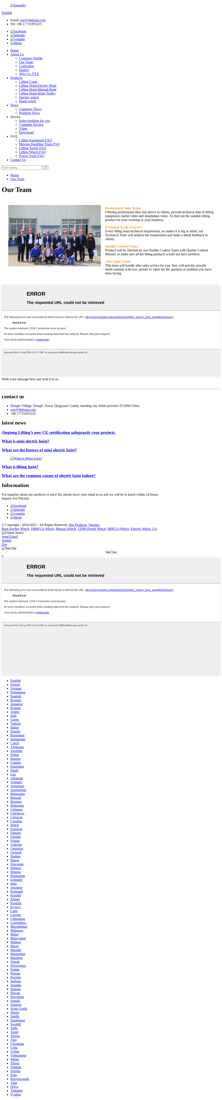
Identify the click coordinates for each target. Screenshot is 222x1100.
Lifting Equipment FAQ (35, 140)
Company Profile (30, 58)
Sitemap (94, 525)
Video (23, 128)
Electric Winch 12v (144, 529)
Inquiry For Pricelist (15, 498)
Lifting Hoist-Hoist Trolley (37, 93)
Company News (30, 109)
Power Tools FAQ (31, 156)
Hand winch (27, 101)
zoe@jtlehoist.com (33, 20)
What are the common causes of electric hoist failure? (49, 475)
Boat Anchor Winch (15, 529)
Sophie (6, 540)
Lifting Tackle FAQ (32, 148)
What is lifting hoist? (20, 466)
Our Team (26, 62)
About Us (17, 54)
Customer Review (31, 124)
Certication (26, 66)
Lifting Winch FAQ (32, 152)
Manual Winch (66, 529)
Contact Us (18, 160)
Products (16, 78)
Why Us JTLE (29, 74)
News (14, 105)
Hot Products (78, 525)
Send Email (10, 536)
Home (14, 50)
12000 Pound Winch (92, 529)
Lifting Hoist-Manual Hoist (37, 89)
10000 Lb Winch (42, 529)
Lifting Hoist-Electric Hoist (37, 85)
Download (26, 132)
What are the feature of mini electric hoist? (39, 450)
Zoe (4, 544)
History (24, 70)
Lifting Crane (28, 82)
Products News (29, 113)
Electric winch (29, 97)
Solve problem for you (34, 121)
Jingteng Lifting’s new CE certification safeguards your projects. (59, 432)
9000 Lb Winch (118, 529)
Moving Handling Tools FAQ (39, 144)
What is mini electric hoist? (25, 441)
